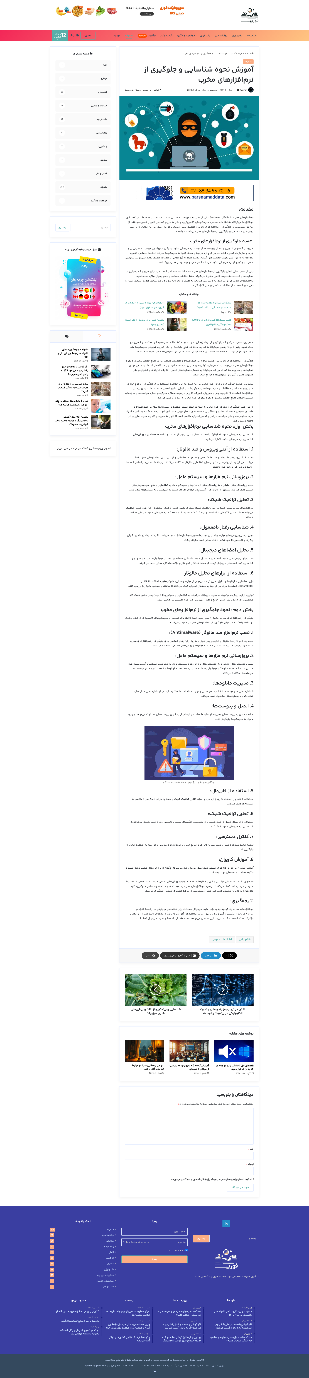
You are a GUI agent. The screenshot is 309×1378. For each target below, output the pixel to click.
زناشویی (109, 1258)
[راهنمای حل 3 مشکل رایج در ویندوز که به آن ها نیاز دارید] (234, 1051)
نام (251, 1149)
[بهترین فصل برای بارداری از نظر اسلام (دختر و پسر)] (177, 324)
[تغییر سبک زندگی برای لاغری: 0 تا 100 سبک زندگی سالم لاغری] (243, 324)
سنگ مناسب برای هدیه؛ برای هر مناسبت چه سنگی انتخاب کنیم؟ (73, 387)
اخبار (111, 1252)
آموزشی (243, 939)
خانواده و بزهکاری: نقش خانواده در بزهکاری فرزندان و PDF (73, 353)
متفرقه (129, 36)
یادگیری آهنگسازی (87, 448)
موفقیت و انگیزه (186, 36)
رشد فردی (205, 36)
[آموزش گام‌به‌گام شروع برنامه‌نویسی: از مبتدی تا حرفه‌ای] (189, 1051)
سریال (60, 448)
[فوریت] (249, 15)
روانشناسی (221, 36)
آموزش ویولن (104, 448)
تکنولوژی (237, 36)
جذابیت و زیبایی (105, 1275)
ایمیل (250, 1164)
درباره (117, 36)
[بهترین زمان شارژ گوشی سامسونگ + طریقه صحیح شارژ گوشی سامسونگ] (101, 422)
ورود (154, 1259)
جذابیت (147, 36)
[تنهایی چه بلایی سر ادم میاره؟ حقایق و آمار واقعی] (144, 1051)
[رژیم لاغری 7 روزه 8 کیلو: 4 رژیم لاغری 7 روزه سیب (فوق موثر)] (177, 307)
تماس (88, 36)
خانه (249, 54)
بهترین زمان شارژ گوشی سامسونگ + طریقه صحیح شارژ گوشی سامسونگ (71, 421)
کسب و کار (166, 36)
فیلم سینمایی (70, 448)
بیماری (110, 1264)
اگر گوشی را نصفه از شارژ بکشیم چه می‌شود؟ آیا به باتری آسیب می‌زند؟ (74, 370)
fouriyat (243, 90)
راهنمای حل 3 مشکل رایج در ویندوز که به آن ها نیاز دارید (235, 1067)
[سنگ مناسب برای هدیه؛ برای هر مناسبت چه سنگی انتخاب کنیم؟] (243, 307)
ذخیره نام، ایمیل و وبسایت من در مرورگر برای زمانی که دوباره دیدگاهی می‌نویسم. (210, 1179)
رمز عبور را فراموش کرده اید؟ (136, 1242)
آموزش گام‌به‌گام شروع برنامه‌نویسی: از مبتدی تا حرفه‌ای (189, 1067)
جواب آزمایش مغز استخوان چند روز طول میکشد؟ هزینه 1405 (71, 403)
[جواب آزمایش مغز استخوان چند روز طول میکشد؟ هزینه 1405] (101, 406)
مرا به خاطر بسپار (176, 1251)
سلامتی (110, 1241)
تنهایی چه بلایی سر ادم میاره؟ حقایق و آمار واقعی (148, 1067)
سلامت (252, 36)
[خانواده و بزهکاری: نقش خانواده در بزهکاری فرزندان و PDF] (101, 354)
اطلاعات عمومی (221, 939)
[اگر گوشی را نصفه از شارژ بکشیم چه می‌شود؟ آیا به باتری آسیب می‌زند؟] (101, 371)
